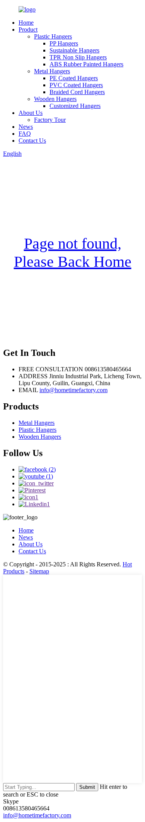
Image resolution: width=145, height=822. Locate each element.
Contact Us (32, 140)
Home (26, 22)
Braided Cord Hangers (77, 92)
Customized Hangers (75, 106)
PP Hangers (63, 43)
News (26, 126)
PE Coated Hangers (73, 78)
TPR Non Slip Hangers (78, 57)
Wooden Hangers (55, 99)
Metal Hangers (52, 71)
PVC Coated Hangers (76, 85)
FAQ (25, 133)
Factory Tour (50, 119)
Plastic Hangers (53, 36)
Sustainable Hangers (74, 50)
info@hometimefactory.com (73, 390)
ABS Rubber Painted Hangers (86, 64)
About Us (31, 112)
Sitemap (39, 571)
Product (28, 29)
